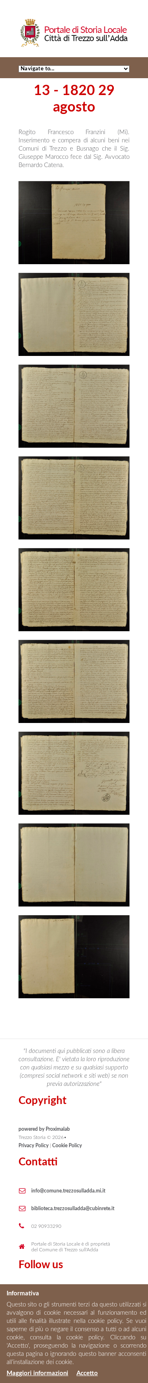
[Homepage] (74, 22)
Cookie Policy (67, 1145)
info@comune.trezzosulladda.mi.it (68, 1190)
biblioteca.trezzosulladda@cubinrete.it (72, 1208)
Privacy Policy (33, 1145)
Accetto (87, 1373)
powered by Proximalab (44, 1129)
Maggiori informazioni (37, 1373)
